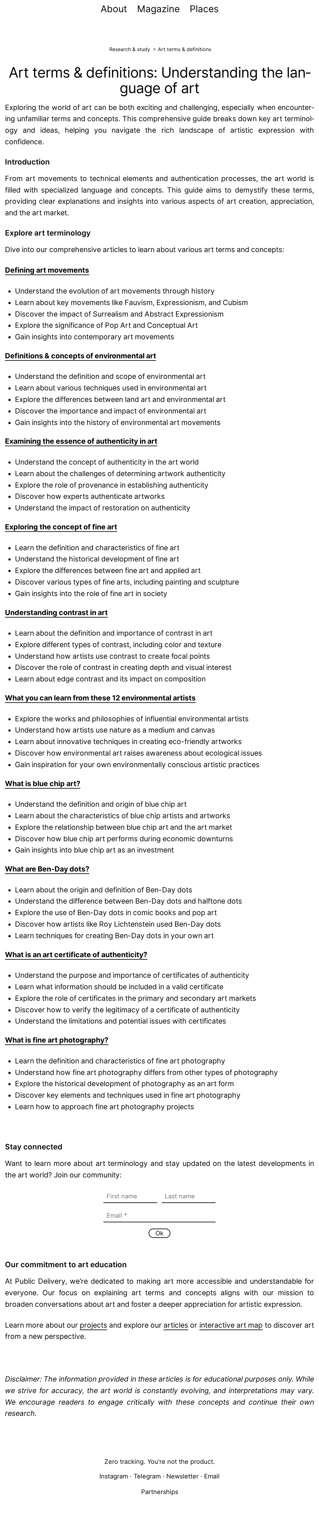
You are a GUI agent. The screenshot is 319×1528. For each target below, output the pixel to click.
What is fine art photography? (56, 1040)
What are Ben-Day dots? (47, 869)
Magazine (158, 8)
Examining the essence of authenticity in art (81, 441)
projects (93, 1325)
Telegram (147, 1476)
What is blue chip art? (42, 783)
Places (204, 8)
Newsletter (182, 1476)
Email (212, 1476)
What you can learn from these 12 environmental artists (100, 698)
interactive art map (231, 1325)
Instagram (113, 1476)
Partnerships (159, 1492)
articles (176, 1325)
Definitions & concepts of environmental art (80, 355)
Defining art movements (47, 270)
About (114, 8)
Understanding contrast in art (56, 612)
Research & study (129, 49)
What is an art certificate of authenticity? (76, 954)
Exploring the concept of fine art (61, 527)
